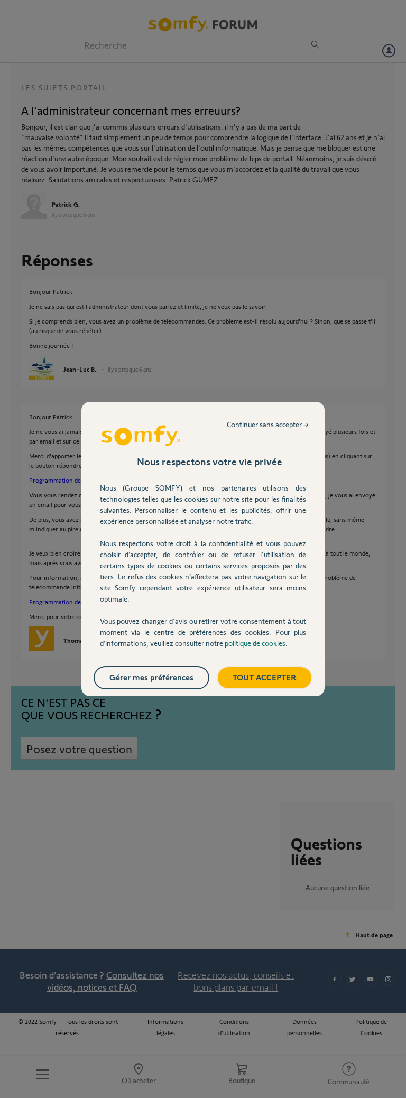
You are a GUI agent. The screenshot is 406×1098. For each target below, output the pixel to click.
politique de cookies (255, 643)
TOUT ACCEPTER (265, 677)
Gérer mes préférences (151, 677)
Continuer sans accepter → (268, 424)
